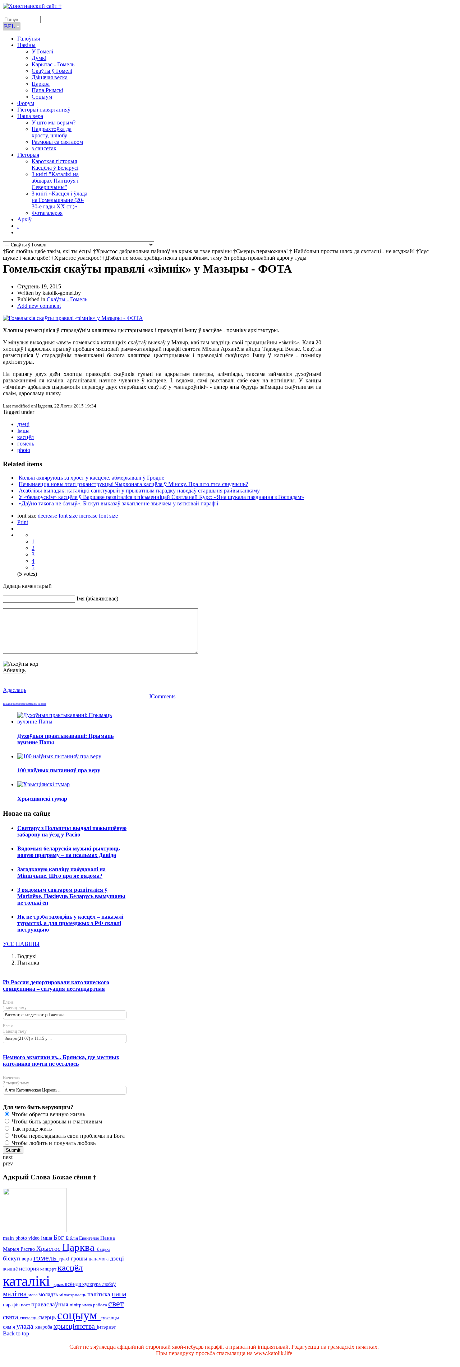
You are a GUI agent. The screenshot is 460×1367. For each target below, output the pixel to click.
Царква (41, 84)
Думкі (39, 58)
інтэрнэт (106, 1327)
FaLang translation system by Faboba (24, 704)
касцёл (25, 437)
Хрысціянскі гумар (42, 799)
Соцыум (42, 97)
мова (33, 1294)
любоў (109, 1284)
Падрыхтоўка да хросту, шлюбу (52, 132)
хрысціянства (75, 1326)
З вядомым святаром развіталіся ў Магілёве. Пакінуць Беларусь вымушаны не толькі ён (71, 896)
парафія (12, 1304)
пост (26, 1304)
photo (23, 450)
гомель (25, 443)
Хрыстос (49, 1248)
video (34, 1238)
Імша (23, 431)
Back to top (16, 1333)
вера (27, 1259)
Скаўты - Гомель (67, 299)
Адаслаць (14, 690)
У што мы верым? (53, 122)
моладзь (48, 1294)
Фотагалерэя (47, 213)
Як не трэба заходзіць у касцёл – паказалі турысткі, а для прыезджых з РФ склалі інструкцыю (70, 923)
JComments (162, 696)
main (9, 1238)
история (29, 1268)
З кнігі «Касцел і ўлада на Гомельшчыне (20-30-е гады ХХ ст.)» (59, 199)
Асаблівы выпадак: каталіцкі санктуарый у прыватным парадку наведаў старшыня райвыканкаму (139, 490)
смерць (47, 1317)
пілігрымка (81, 1304)
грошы (80, 1258)
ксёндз (73, 1284)
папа (119, 1294)
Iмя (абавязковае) (97, 598)
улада (26, 1326)
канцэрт (49, 1269)
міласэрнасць (73, 1294)
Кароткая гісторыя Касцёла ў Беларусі (55, 164)
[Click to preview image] (73, 318)
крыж (59, 1284)
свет (116, 1303)
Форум (25, 103)
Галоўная (28, 39)
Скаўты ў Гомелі (52, 71)
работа (100, 1304)
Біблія (72, 1238)
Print (22, 522)
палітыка (99, 1294)
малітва (15, 1294)
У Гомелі (42, 51)
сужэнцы (110, 1317)
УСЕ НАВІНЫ (21, 944)
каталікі (28, 1281)
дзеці (23, 424)
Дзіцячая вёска (50, 77)
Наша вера (30, 116)
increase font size (98, 516)
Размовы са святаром (57, 142)
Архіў (24, 219)
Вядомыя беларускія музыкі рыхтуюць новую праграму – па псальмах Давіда (68, 851)
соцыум (79, 1315)
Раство (28, 1249)
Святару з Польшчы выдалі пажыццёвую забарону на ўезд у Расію (71, 831)
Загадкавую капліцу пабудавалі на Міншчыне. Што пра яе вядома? (61, 872)
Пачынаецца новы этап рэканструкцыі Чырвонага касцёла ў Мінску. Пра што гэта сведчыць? (133, 484)
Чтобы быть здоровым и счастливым (56, 1121)
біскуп (12, 1258)
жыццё (11, 1269)
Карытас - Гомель (53, 64)
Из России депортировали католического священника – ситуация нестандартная (56, 985)
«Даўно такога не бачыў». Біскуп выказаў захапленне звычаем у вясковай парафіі (118, 503)
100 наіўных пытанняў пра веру (58, 770)
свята (11, 1317)
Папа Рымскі (47, 90)
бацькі (103, 1249)
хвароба (44, 1327)
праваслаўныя (50, 1304)
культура (92, 1284)
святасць (29, 1317)
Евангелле (89, 1238)
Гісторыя (28, 155)
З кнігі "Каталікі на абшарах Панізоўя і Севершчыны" (55, 180)
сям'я (10, 1327)
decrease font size (58, 516)
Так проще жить (31, 1129)
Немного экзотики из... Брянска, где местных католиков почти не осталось (61, 1060)
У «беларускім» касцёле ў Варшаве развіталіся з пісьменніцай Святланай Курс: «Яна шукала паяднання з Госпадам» (161, 497)
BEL (10, 26)
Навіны (26, 45)
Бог (60, 1237)
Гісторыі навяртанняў (43, 110)
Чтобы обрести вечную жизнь (47, 1114)
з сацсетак (44, 148)
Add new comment (39, 306)
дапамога (99, 1259)
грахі (65, 1259)
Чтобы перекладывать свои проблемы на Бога (67, 1136)
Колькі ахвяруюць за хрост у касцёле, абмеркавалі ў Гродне (91, 478)
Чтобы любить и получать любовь (53, 1143)
